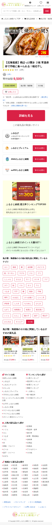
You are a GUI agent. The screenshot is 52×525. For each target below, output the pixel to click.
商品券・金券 (32, 429)
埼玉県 (14, 465)
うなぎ (6, 291)
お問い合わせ (30, 507)
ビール (5, 449)
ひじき (38, 304)
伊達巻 (6, 304)
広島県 (35, 475)
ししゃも (7, 279)
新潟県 (14, 478)
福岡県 (35, 495)
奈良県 (25, 492)
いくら (6, 316)
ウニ (37, 285)
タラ (6, 285)
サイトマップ (20, 502)
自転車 (29, 439)
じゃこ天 (41, 298)
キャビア (19, 322)
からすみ (7, 322)
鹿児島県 (45, 482)
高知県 (35, 492)
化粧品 (29, 446)
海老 (14, 267)
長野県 (14, 495)
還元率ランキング (33, 381)
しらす (16, 304)
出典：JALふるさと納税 (42, 56)
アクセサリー (32, 449)
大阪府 (25, 485)
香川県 (35, 485)
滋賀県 (25, 478)
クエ (31, 273)
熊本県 (44, 472)
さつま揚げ (28, 298)
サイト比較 (10, 375)
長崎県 (44, 468)
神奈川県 (15, 475)
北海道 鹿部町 (10, 86)
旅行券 (29, 433)
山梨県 (14, 492)
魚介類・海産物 (26, 86)
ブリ (39, 273)
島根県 (35, 468)
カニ (6, 267)
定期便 (29, 426)
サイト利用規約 (35, 502)
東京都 (14, 472)
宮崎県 (44, 478)
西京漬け (39, 310)
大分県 (44, 475)
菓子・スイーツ (9, 453)
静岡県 (25, 468)
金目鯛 (30, 267)
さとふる (6, 388)
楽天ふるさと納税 (10, 378)
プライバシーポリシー (12, 507)
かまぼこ (16, 298)
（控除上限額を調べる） (19, 106)
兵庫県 (25, 488)
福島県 (5, 485)
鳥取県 (35, 465)
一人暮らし (31, 391)
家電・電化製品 (33, 436)
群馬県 (5, 495)
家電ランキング (33, 385)
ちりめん (27, 304)
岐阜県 (25, 465)
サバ (27, 279)
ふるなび (6, 381)
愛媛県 (35, 488)
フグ (46, 279)
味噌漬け (17, 310)
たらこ (16, 316)
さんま (18, 279)
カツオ (36, 279)
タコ (29, 285)
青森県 (5, 468)
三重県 (25, 475)
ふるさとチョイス (10, 385)
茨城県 (5, 488)
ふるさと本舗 (8, 407)
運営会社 (7, 502)
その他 (40, 86)
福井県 (14, 488)
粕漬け (28, 310)
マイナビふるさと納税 (11, 414)
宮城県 (5, 475)
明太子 (45, 316)
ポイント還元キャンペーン (13, 417)
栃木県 (5, 492)
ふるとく (43, 507)
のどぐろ (41, 267)
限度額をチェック (30, 5)
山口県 (35, 478)
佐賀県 (44, 465)
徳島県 (35, 482)
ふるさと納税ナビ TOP (12, 19)
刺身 (31, 291)
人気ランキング (33, 378)
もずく (6, 310)
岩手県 (5, 472)
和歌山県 (26, 495)
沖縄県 (44, 485)
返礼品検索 (30, 19)
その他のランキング (34, 398)
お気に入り (40, 5)
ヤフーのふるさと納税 (11, 410)
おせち (5, 456)
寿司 (6, 298)
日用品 (29, 443)
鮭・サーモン (9, 273)
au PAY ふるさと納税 (11, 404)
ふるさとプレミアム (10, 391)
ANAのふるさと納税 (11, 394)
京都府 (25, 482)
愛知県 (25, 472)
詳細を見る (12, 30)
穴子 (16, 291)
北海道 (5, 465)
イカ (21, 285)
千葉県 (14, 468)
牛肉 (5, 426)
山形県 (5, 482)
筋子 (36, 316)
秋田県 (5, 478)
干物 (39, 291)
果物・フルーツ (9, 446)
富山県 (14, 482)
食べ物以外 (31, 394)
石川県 (14, 485)
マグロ (21, 273)
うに (5, 439)
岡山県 (35, 472)
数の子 (26, 316)
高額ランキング (33, 388)
